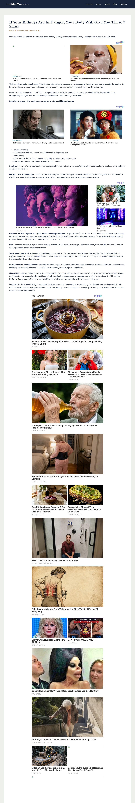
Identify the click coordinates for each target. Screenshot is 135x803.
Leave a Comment (17, 30)
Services (89, 4)
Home (98, 4)
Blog (115, 4)
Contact (123, 4)
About (107, 4)
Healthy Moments (17, 4)
